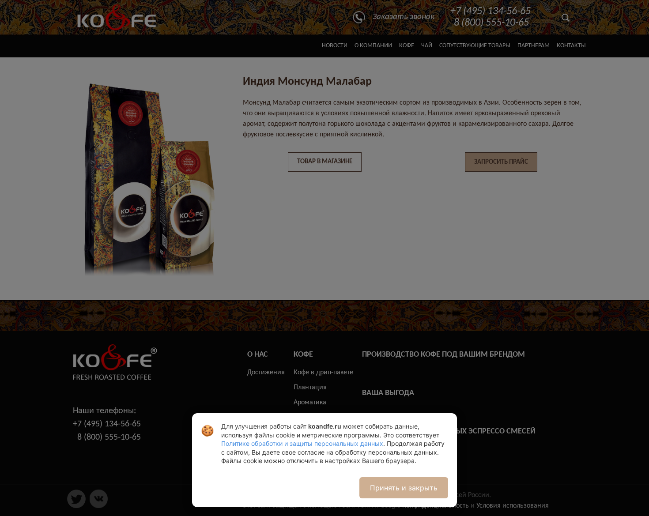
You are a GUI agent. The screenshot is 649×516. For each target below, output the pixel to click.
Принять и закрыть (404, 487)
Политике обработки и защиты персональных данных (302, 443)
